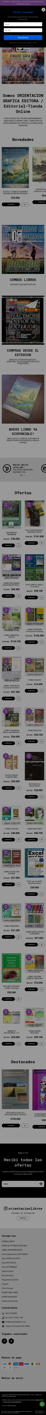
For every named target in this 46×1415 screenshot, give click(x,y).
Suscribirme (23, 37)
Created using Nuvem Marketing (23, 46)
